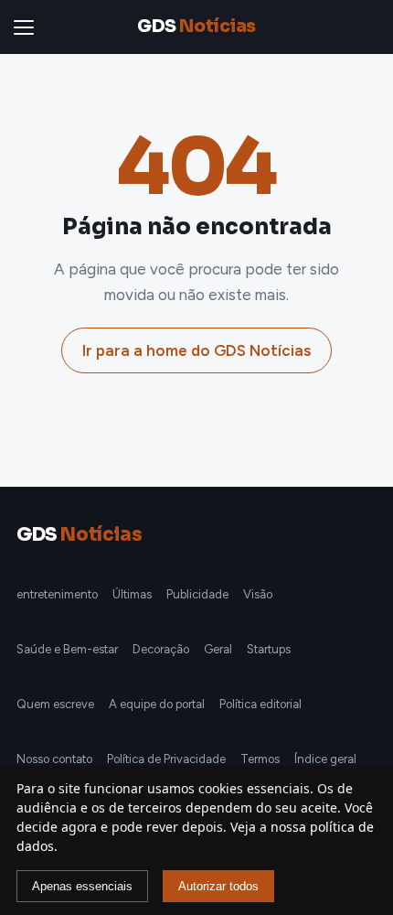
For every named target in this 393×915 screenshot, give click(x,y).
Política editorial (260, 704)
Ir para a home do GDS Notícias (196, 350)
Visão (257, 594)
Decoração (161, 649)
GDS (196, 27)
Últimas (132, 594)
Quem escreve (55, 704)
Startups (269, 649)
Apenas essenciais (82, 886)
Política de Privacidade (166, 759)
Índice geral (325, 759)
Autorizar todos (218, 886)
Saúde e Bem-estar (67, 649)
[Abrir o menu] (27, 27)
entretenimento (57, 594)
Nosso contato (54, 759)
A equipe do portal (157, 704)
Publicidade (197, 594)
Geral (218, 649)
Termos (260, 759)
